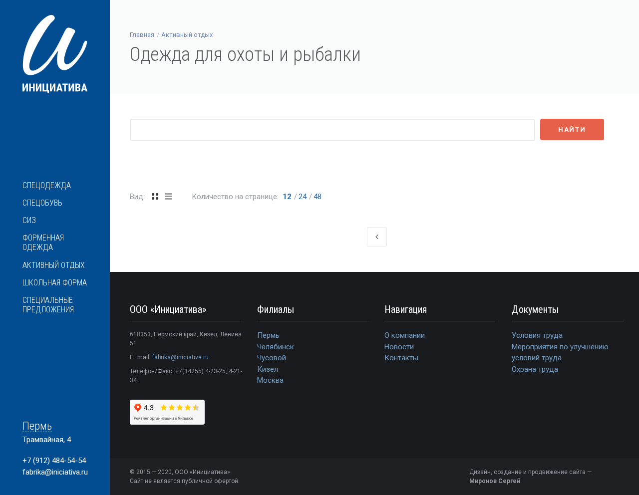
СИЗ (29, 220)
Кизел (267, 369)
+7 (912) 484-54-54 (54, 460)
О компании (404, 335)
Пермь (37, 426)
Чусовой (271, 357)
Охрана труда (535, 369)
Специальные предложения (48, 304)
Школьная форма (54, 282)
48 (317, 196)
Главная (142, 34)
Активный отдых (53, 265)
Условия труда (537, 335)
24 (303, 196)
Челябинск (275, 346)
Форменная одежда (43, 242)
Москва (270, 380)
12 (287, 196)
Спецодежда (46, 185)
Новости (399, 346)
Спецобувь (42, 203)
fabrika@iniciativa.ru (55, 472)
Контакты (401, 357)
